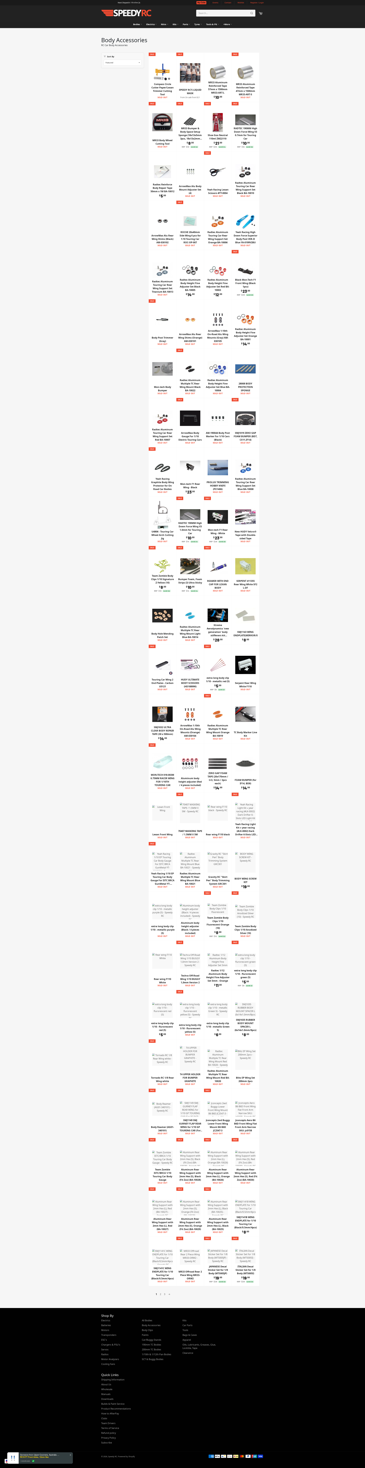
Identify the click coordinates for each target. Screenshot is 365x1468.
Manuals (105, 1394)
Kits (175, 24)
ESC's (104, 1339)
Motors (105, 1330)
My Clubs (201, 2)
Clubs (104, 1418)
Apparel (186, 1339)
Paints (145, 1335)
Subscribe (106, 1442)
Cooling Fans (108, 1364)
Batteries (106, 1325)
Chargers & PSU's (110, 1344)
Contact (228, 2)
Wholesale (106, 1389)
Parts (185, 24)
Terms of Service (110, 1428)
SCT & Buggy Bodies (152, 1359)
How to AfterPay (110, 1413)
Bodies (136, 24)
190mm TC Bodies (151, 1344)
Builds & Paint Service (112, 1403)
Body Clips (147, 1330)
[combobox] (12, 1461)
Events (215, 2)
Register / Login (257, 2)
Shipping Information (112, 1379)
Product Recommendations (116, 1408)
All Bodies (147, 1320)
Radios (105, 1354)
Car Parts (187, 1325)
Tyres (197, 24)
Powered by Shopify (126, 1456)
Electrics (150, 24)
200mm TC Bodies (151, 1349)
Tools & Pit (211, 24)
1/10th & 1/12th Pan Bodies (156, 1354)
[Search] (252, 13)
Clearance (187, 1352)
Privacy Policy (108, 1437)
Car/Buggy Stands (151, 1339)
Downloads (107, 1399)
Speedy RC (112, 1456)
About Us (106, 1384)
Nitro (163, 24)
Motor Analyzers (110, 1359)
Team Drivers (108, 1423)
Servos (105, 1349)
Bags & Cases (189, 1335)
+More (226, 24)
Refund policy (108, 1432)
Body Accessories (151, 1325)
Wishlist (241, 2)
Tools (185, 1330)
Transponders (108, 1335)
